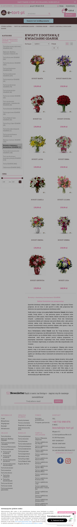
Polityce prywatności (27, 523)
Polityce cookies (38, 523)
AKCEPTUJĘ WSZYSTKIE (67, 512)
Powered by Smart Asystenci (65, 525)
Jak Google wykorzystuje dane (23, 521)
